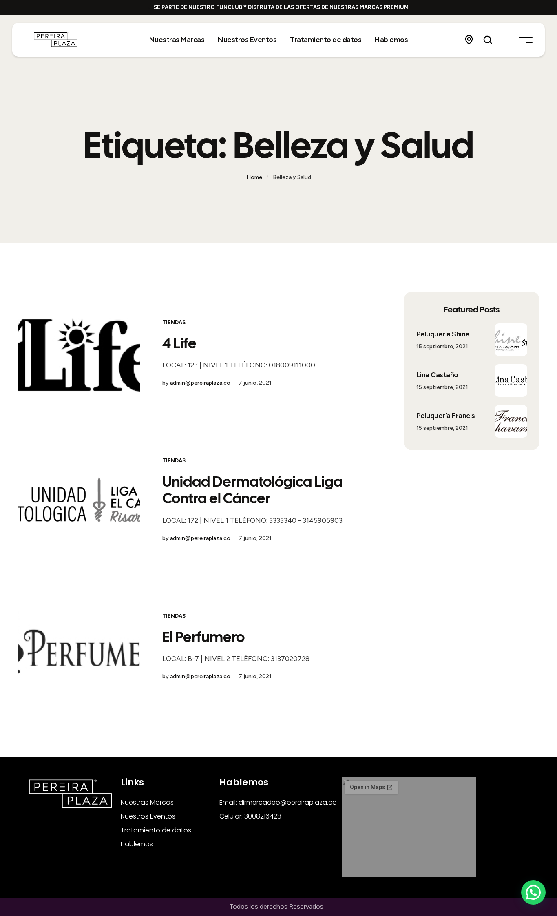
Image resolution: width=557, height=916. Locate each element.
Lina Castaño (437, 374)
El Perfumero (203, 636)
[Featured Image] (79, 352)
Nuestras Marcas (147, 802)
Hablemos (137, 844)
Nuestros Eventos (148, 816)
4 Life (179, 343)
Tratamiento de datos (156, 830)
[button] (469, 40)
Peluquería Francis (445, 415)
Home (254, 177)
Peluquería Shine (443, 334)
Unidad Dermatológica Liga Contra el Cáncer (252, 490)
